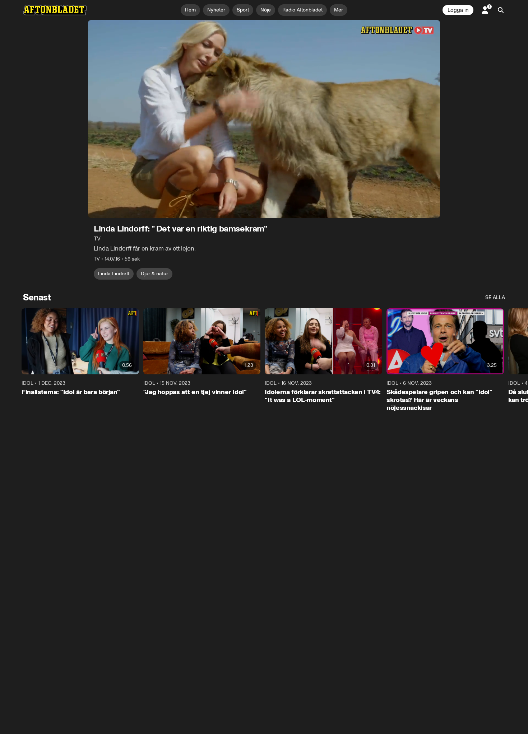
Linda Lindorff (113, 274)
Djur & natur (154, 274)
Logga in (458, 10)
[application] (264, 119)
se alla (495, 297)
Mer (338, 10)
